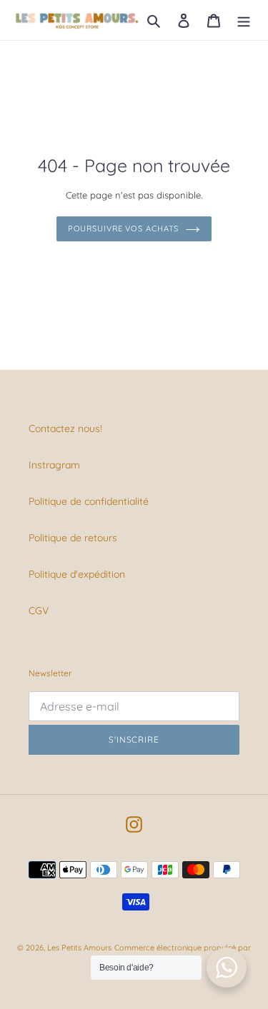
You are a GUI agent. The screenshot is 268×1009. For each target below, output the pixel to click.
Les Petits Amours (79, 948)
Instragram (54, 464)
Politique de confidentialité (89, 501)
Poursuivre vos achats (123, 229)
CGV (39, 610)
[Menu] (244, 19)
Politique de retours (73, 537)
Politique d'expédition (77, 574)
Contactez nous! (65, 428)
